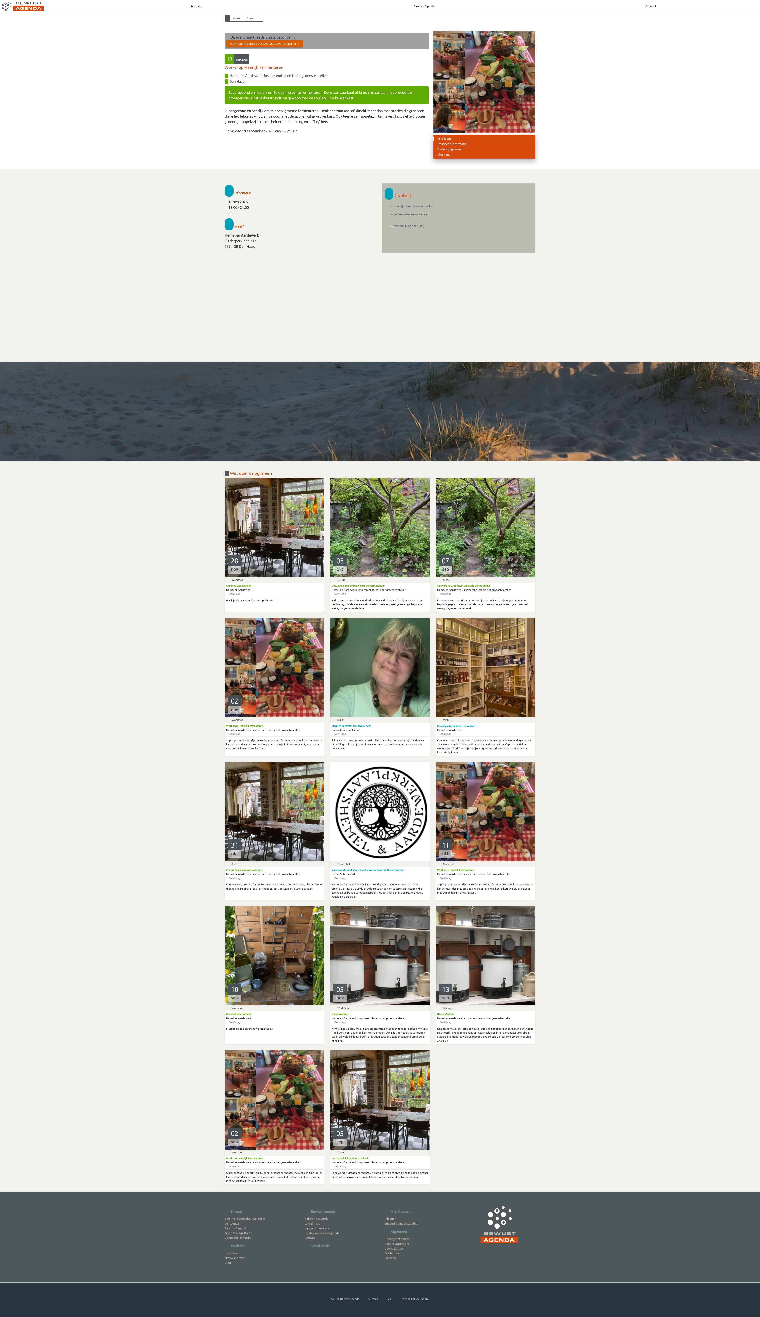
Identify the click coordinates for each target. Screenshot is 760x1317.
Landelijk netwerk (317, 1228)
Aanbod (237, 18)
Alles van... (444, 154)
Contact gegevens (449, 149)
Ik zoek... (196, 6)
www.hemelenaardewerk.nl (409, 214)
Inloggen (390, 1218)
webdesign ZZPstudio (415, 1298)
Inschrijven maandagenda (322, 1233)
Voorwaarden (394, 1248)
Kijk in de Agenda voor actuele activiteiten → (265, 43)
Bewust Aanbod (235, 1228)
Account (650, 6)
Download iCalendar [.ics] (407, 226)
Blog (228, 1262)
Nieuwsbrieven (235, 1258)
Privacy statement (397, 1239)
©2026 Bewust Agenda (345, 1298)
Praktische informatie (452, 144)
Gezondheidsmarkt (238, 1237)
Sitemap (390, 1258)
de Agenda (232, 1223)
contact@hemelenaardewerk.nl (412, 206)
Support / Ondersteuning (401, 1223)
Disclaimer (392, 1253)
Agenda (251, 18)
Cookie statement (397, 1243)
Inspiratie (231, 1253)
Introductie (444, 138)
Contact (310, 1237)
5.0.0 (390, 1298)
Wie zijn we (312, 1223)
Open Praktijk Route (238, 1233)
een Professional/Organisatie (245, 1218)
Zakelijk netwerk (316, 1218)
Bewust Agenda (424, 6)
